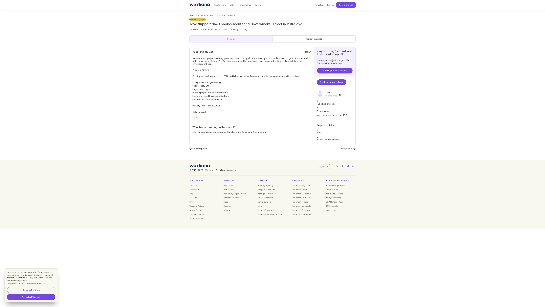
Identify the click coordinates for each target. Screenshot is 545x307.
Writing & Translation (267, 194)
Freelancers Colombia (301, 194)
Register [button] (319, 5)
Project (231, 39)
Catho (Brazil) (332, 189)
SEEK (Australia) (332, 206)
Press (226, 202)
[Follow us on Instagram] (337, 166)
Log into (196, 132)
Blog (191, 194)
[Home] (199, 5)
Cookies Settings (31, 290)
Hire (191, 202)
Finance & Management (268, 210)
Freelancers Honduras (301, 214)
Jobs (232, 5)
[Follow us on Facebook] (342, 166)
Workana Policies (196, 206)
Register (231, 132)
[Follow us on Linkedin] (353, 166)
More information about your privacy (26, 283)
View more (330, 210)
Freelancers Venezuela (301, 206)
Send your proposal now (331, 82)
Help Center (228, 185)
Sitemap (227, 210)
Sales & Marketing (265, 198)
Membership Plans (231, 198)
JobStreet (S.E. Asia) (334, 194)
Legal (260, 206)
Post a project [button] (346, 5)
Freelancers (220, 5)
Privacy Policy (195, 210)
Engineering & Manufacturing (270, 214)
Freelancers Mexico (300, 202)
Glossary (193, 198)
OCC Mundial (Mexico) (335, 202)
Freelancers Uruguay (301, 198)
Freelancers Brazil (299, 189)
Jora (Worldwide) (333, 198)
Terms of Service (196, 214)
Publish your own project (335, 70)
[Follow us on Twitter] (348, 166)
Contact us (194, 189)
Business (259, 5)
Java (196, 117)
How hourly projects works (235, 194)
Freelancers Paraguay (301, 210)
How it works (245, 5)
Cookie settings (196, 218)
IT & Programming (265, 185)
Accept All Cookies (31, 297)
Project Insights (314, 39)
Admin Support (264, 202)
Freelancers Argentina (301, 185)
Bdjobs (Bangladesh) (335, 185)
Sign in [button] (330, 5)
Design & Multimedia (266, 189)
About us (193, 185)
